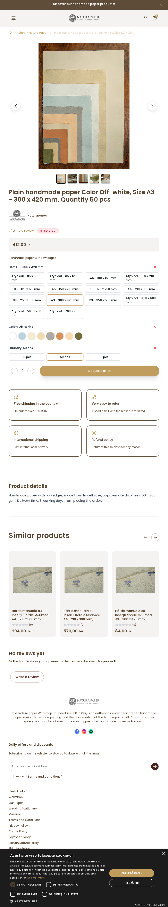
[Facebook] (77, 731)
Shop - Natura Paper (33, 33)
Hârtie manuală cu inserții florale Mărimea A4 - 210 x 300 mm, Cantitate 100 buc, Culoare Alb (82, 619)
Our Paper (16, 803)
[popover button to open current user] (145, 18)
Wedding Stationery (23, 808)
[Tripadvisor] (91, 731)
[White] (13, 336)
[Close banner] (161, 5)
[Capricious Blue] (22, 336)
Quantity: (21, 348)
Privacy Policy (18, 826)
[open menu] (13, 18)
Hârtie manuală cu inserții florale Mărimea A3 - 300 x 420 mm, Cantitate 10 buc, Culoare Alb (135, 619)
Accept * (39, 776)
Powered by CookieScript (149, 904)
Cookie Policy (18, 831)
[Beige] (41, 336)
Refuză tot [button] (132, 883)
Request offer (99, 370)
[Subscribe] (155, 766)
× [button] (163, 853)
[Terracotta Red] (60, 336)
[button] (57, 901)
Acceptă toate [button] (131, 873)
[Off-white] (50, 336)
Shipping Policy (19, 848)
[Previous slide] (145, 537)
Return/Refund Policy (24, 843)
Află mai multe (36, 877)
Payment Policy (20, 837)
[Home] (10, 32)
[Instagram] (84, 731)
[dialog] (84, 878)
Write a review (27, 677)
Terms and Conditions (24, 820)
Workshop (16, 797)
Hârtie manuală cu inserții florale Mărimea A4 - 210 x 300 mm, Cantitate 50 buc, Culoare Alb (30, 619)
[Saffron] (69, 336)
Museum (15, 814)
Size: (26, 267)
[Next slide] (155, 537)
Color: (21, 327)
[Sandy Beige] (31, 336)
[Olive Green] (79, 336)
